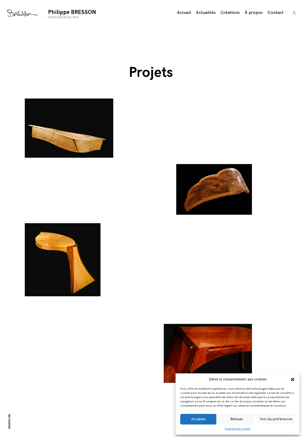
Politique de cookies (237, 429)
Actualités (206, 12)
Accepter (198, 419)
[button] (292, 379)
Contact (276, 12)
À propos (254, 12)
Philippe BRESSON (72, 12)
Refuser (237, 419)
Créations (230, 12)
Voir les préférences (276, 419)
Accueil (184, 12)
